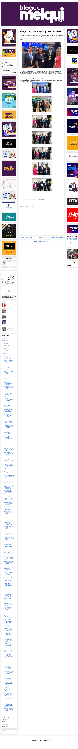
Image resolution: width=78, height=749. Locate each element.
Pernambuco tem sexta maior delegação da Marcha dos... (8, 426)
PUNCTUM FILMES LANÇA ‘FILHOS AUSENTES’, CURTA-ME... (8, 656)
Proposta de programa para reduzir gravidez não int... (8, 465)
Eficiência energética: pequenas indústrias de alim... (8, 376)
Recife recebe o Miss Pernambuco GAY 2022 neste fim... (8, 456)
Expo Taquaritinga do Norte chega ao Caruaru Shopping (8, 483)
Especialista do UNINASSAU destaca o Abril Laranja (8, 580)
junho (5, 351)
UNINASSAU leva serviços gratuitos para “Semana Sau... (8, 491)
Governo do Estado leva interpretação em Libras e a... (8, 591)
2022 (4, 340)
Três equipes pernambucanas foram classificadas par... (8, 668)
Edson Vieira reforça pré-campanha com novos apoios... (8, 507)
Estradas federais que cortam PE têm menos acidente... (9, 538)
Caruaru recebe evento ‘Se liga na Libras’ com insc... (8, 701)
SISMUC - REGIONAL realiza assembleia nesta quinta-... (8, 636)
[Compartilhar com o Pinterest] (43, 199)
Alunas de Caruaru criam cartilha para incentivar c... (8, 368)
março (5, 716)
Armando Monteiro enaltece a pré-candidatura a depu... (8, 569)
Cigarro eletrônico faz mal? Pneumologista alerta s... (8, 453)
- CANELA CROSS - (8, 546)
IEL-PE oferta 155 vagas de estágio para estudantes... (9, 372)
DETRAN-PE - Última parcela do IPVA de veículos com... (8, 433)
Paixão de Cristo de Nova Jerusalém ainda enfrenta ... (8, 542)
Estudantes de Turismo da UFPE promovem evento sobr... (8, 472)
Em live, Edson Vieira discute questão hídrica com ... (8, 415)
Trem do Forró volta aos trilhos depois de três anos (8, 422)
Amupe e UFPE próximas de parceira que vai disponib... (8, 565)
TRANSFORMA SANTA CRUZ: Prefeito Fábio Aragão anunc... (8, 499)
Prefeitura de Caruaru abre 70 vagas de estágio (8, 553)
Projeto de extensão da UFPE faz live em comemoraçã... (8, 469)
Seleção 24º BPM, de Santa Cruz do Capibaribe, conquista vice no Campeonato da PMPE (11, 322)
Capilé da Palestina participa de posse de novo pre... (8, 709)
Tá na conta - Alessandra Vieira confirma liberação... (8, 480)
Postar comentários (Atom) (43, 241)
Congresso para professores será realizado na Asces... (8, 516)
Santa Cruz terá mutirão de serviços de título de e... (8, 361)
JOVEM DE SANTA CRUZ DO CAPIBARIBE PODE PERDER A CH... (8, 621)
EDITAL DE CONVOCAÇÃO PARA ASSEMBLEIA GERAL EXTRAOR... (8, 558)
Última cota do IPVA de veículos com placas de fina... (8, 387)
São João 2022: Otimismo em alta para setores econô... (8, 383)
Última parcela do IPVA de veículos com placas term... (8, 527)
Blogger (50, 740)
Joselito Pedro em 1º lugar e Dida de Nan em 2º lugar (11, 303)
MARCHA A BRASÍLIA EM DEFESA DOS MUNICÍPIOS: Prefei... (9, 430)
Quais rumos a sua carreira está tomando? (7, 608)
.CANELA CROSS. (7, 544)
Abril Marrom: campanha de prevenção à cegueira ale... (8, 550)
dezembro (6, 341)
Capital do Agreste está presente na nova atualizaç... (8, 660)
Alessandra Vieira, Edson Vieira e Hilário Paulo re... (8, 604)
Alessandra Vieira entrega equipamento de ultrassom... (8, 503)
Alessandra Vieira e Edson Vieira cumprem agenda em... (8, 411)
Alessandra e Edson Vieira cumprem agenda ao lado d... (8, 675)
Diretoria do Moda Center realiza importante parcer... (8, 584)
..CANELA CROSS (7, 509)
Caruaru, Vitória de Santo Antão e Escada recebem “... (9, 712)
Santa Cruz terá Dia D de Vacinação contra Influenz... (8, 403)
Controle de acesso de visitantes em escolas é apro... (8, 534)
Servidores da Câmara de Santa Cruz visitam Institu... (8, 449)
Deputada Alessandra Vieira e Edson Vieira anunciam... (8, 651)
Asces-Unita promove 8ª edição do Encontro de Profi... (8, 512)
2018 (4, 726)
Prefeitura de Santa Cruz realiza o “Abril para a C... (8, 530)
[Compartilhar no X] (41, 199)
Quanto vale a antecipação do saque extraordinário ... (9, 399)
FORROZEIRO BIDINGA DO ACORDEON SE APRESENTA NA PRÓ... (8, 395)
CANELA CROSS (7, 626)
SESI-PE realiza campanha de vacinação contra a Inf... (8, 438)
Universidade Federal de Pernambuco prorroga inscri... (9, 476)
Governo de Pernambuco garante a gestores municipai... (8, 461)
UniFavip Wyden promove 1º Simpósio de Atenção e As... (8, 629)
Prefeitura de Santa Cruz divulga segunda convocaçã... (8, 406)
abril (5, 355)
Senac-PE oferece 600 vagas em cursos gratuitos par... (8, 679)
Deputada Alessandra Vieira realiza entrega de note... (8, 698)
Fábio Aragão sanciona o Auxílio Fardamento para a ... (8, 640)
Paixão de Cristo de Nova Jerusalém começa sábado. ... (8, 616)
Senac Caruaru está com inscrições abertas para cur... (8, 390)
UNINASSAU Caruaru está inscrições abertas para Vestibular (11, 316)
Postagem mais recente (26, 237)
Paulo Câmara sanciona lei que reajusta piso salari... (8, 687)
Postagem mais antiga (57, 237)
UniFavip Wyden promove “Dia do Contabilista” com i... (8, 523)
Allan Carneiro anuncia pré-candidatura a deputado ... (8, 672)
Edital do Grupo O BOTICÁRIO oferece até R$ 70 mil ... (8, 365)
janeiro (5, 719)
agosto (5, 348)
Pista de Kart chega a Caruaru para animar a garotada (8, 683)
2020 (4, 723)
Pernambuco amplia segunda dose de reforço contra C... (8, 442)
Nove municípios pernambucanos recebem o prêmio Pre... (8, 495)
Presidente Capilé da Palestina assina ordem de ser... (8, 573)
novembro (6, 343)
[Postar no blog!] (40, 199)
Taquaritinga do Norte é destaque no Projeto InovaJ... (8, 705)
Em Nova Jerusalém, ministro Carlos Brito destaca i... (8, 600)
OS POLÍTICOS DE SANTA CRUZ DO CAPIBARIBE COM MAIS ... (8, 613)
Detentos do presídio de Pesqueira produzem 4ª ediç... (8, 445)
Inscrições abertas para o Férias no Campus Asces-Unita (11, 328)
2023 (4, 338)
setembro (6, 346)
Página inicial (42, 237)
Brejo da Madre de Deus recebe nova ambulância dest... (9, 487)
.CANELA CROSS (7, 598)
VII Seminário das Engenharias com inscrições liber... (8, 644)
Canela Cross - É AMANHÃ (7, 625)
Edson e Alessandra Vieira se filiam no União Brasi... (8, 694)
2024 (4, 337)
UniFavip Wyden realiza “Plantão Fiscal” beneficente (8, 588)
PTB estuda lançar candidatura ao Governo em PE (7, 357)
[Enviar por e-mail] (38, 199)
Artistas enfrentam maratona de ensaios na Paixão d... (8, 663)
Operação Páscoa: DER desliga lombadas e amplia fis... (8, 562)
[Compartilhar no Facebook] (42, 199)
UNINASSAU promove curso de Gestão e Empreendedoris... (8, 418)
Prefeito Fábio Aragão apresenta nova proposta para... (8, 633)
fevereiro (6, 717)
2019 (4, 724)
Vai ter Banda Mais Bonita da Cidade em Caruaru (8, 519)
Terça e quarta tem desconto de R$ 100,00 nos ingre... (8, 595)
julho (5, 350)
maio (5, 353)
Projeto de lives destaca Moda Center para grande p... (8, 379)
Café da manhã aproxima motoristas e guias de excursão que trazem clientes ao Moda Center (11, 310)
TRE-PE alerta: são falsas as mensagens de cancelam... (8, 577)
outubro (6, 345)
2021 (4, 721)
